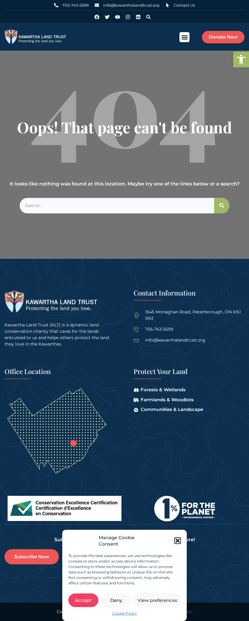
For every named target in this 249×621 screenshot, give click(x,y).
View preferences (157, 600)
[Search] (221, 205)
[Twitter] (107, 17)
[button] (241, 59)
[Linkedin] (138, 17)
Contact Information (165, 292)
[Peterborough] (73, 443)
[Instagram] (127, 17)
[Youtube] (117, 17)
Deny (116, 600)
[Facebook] (96, 17)
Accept (83, 600)
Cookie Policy (124, 613)
